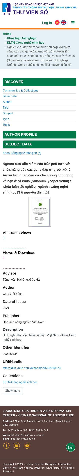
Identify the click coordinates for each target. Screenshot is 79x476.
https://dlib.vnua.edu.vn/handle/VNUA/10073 (32, 368)
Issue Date (10, 96)
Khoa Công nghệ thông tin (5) (22, 152)
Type (6, 119)
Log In (47, 23)
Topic (6, 124)
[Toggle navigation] (73, 23)
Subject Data (18, 144)
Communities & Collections (20, 90)
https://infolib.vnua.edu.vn (29, 434)
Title (5, 107)
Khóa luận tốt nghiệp (21, 38)
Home (7, 33)
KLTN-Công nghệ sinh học (25, 42)
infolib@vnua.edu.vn (23, 438)
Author (7, 101)
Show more (12, 390)
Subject (8, 113)
